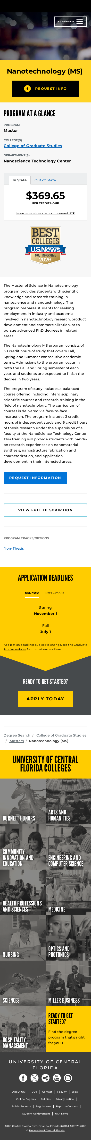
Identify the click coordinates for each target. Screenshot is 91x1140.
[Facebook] (23, 1078)
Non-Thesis (14, 548)
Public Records (21, 1106)
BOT (34, 1091)
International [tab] (55, 593)
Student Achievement (36, 1113)
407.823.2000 (78, 1126)
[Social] (45, 1078)
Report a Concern (67, 1106)
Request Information (35, 478)
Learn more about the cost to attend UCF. (45, 213)
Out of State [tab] (45, 181)
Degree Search (17, 735)
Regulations (43, 1106)
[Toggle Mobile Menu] (86, 5)
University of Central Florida (46, 1065)
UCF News (61, 1113)
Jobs (75, 1091)
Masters (16, 741)
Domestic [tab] (32, 593)
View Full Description (45, 510)
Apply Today (45, 698)
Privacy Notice (65, 1099)
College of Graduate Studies (33, 146)
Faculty (62, 1091)
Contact (47, 1091)
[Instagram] (68, 1078)
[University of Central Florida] (37, 6)
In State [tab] (19, 181)
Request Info (51, 88)
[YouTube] (57, 1078)
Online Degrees (26, 1099)
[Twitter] (34, 1078)
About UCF (19, 1091)
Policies (45, 1099)
